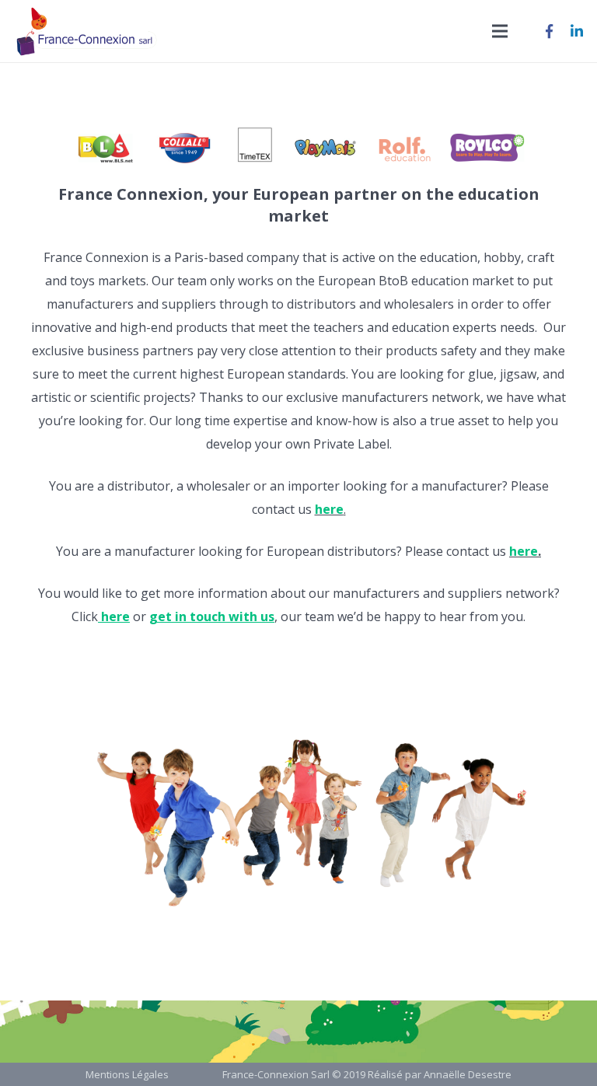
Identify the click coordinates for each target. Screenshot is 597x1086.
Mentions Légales (127, 1074)
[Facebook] (549, 31)
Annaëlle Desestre (467, 1074)
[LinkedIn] (577, 31)
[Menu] (500, 31)
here (523, 551)
